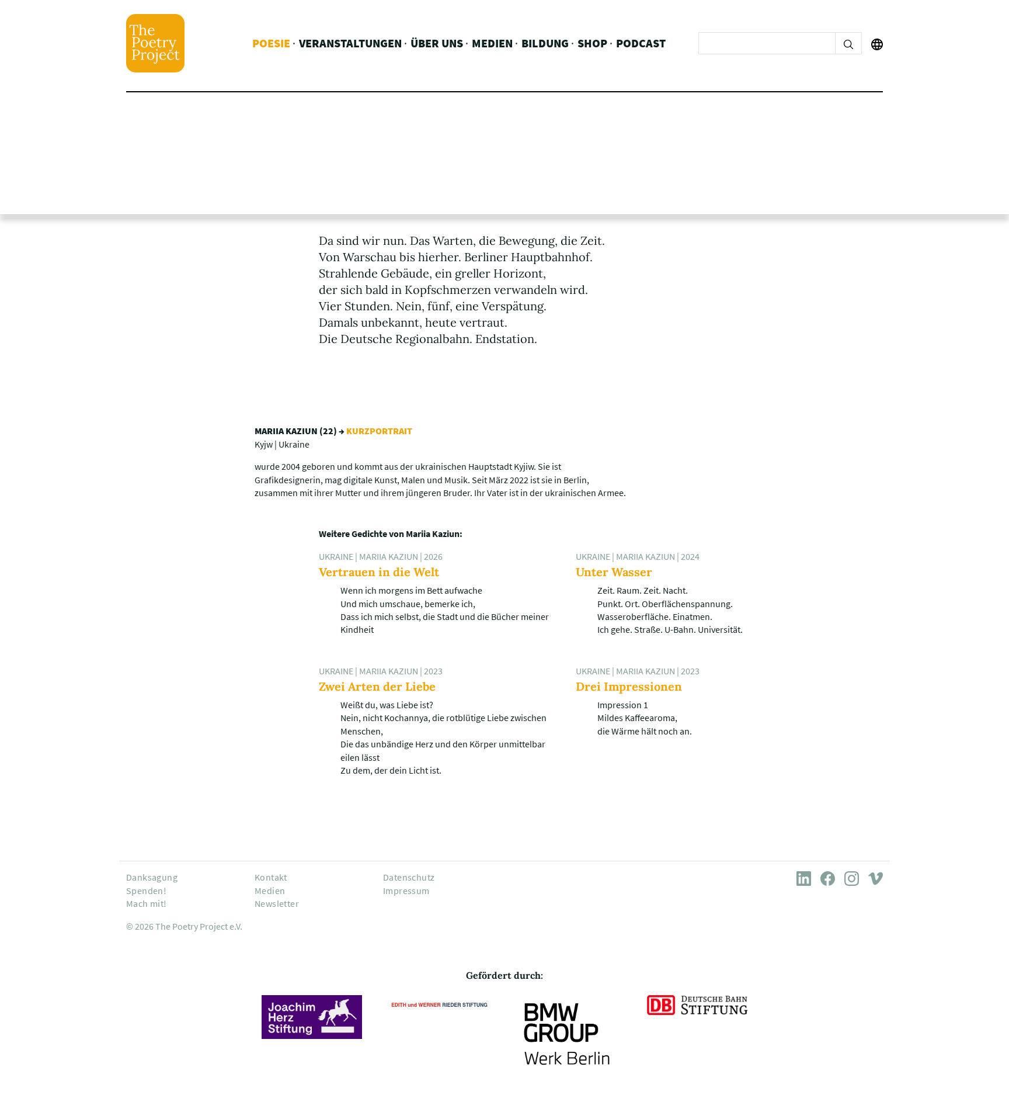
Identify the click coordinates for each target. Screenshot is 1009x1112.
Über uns (436, 43)
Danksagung (152, 877)
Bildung (545, 43)
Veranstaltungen (350, 43)
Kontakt (271, 877)
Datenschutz (408, 877)
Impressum (406, 890)
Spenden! (146, 890)
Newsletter (277, 903)
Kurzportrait (379, 431)
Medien (492, 43)
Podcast (641, 43)
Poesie (271, 43)
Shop (592, 43)
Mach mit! (146, 903)
